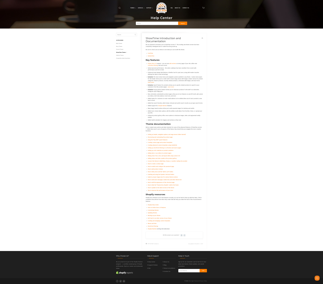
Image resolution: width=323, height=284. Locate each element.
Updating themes (152, 213)
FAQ (172, 7)
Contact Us (185, 7)
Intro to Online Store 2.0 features (157, 207)
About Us (177, 7)
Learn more (151, 82)
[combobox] (161, 23)
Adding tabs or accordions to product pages (159, 153)
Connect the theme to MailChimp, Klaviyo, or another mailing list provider (167, 161)
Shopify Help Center (153, 205)
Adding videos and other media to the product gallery (162, 158)
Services (140, 7)
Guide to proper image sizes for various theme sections (163, 177)
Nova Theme (119, 46)
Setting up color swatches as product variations (160, 150)
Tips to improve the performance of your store (160, 190)
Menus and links (152, 223)
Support (148, 7)
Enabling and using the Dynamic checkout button (161, 174)
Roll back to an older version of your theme (160, 218)
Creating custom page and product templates (160, 142)
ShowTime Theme (121, 52)
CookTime (150, 53)
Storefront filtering (153, 226)
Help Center (151, 262)
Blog (165, 265)
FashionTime (151, 56)
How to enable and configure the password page (161, 166)
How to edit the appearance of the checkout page (161, 182)
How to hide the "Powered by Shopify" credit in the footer (163, 185)
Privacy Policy (203, 281)
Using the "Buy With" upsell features (157, 140)
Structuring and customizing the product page (160, 137)
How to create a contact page (156, 164)
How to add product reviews (155, 169)
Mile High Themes (193, 281)
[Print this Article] (202, 38)
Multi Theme (119, 43)
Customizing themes (153, 210)
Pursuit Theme (119, 49)
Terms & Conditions (169, 268)
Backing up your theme (154, 215)
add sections (172, 63)
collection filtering (153, 65)
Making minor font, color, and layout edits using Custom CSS (164, 156)
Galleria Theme (120, 55)
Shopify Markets (162, 105)
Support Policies (153, 265)
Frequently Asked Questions (123, 58)
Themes (132, 7)
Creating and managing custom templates (159, 221)
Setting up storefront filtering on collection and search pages (164, 148)
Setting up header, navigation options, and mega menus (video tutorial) (167, 134)
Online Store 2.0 (152, 63)
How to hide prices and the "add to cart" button (160, 171)
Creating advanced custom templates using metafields (162, 145)
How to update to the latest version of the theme (161, 187)
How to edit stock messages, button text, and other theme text (165, 179)
